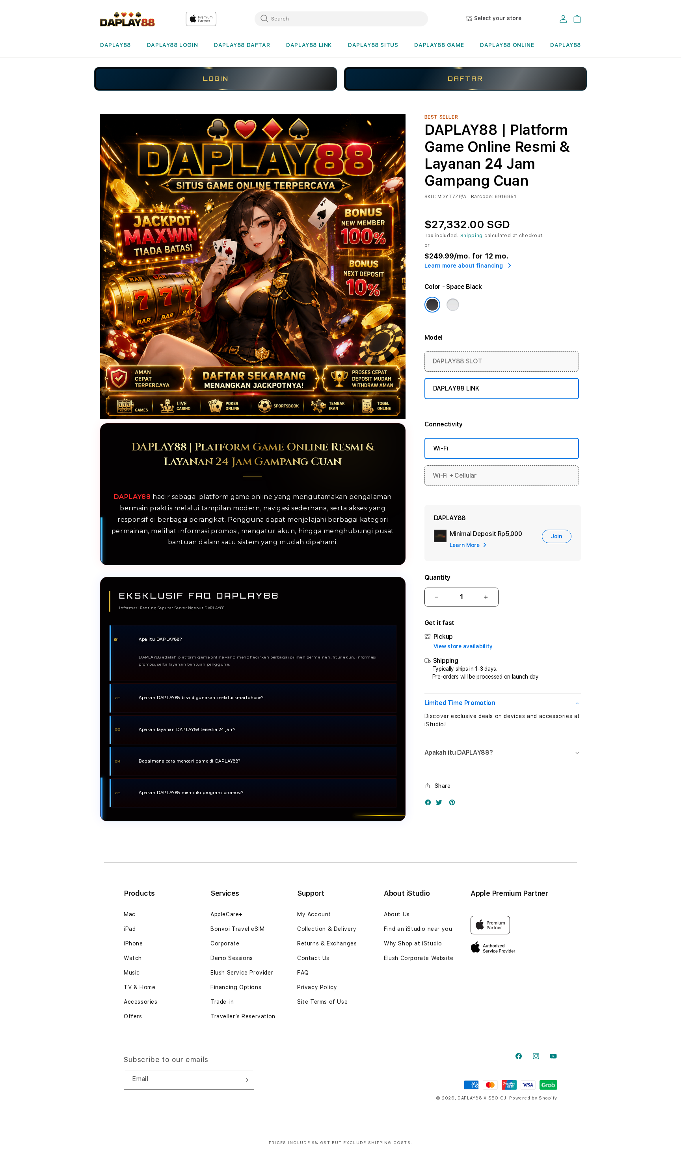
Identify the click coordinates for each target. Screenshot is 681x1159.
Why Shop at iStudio (413, 943)
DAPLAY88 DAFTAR (242, 45)
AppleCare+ (226, 914)
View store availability (463, 646)
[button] (115, 45)
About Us (397, 914)
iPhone (133, 943)
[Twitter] (441, 804)
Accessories (141, 1002)
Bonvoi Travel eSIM (237, 929)
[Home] (127, 18)
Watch (133, 958)
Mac (130, 914)
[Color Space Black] (432, 305)
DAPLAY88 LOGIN (172, 45)
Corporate (224, 943)
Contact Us (313, 958)
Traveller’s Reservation (242, 1016)
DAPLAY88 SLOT (457, 361)
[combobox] (341, 18)
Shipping (471, 235)
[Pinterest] (454, 804)
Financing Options (235, 987)
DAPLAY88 (115, 45)
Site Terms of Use (322, 1002)
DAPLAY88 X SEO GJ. (483, 1098)
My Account (314, 914)
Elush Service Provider (241, 972)
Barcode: (482, 196)
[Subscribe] (245, 1080)
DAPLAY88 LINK (309, 45)
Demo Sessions (231, 958)
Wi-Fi (440, 448)
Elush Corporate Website (419, 958)
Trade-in (222, 1002)
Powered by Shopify (533, 1098)
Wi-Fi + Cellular (455, 475)
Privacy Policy (317, 987)
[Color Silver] (453, 304)
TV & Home (139, 987)
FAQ (303, 972)
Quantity (437, 577)
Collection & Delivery (327, 929)
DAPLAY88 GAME (439, 45)
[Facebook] (429, 804)
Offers (133, 1016)
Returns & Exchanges (327, 943)
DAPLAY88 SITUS (373, 45)
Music (132, 972)
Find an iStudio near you (418, 929)
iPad (130, 929)
